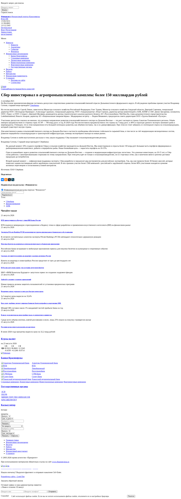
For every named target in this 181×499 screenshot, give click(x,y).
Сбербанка (34, 105)
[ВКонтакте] (2, 179)
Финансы (15, 51)
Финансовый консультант (17, 451)
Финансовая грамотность (16, 76)
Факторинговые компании (22, 65)
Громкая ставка (12, 440)
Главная (4, 89)
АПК (8, 206)
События (14, 49)
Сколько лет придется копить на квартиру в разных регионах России (26, 256)
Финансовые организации (17, 54)
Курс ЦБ (4, 19)
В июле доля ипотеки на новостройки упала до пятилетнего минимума (26, 315)
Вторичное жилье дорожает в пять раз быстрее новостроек (22, 291)
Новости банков (14, 89)
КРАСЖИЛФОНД (9, 400)
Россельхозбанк (38, 371)
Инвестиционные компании (23, 63)
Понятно (131, 496)
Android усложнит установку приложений (16, 279)
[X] (9, 179)
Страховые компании (20, 58)
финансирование (13, 204)
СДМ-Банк (36, 374)
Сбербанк (10, 201)
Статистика (16, 82)
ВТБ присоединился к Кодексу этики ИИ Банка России (21, 220)
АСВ (3, 392)
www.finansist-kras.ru (60, 462)
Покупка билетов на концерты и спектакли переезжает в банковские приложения (30, 244)
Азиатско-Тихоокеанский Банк (45, 363)
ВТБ (34, 366)
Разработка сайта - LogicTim (13, 477)
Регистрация (11, 30)
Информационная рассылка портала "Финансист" (24, 190)
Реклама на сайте (18, 80)
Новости (9, 43)
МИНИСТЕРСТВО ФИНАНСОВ (15, 397)
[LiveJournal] (12, 179)
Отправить (52, 491)
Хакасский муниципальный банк (46, 379)
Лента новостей (27, 89)
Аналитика (15, 47)
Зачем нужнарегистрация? (6, 33)
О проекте (10, 78)
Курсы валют (8, 338)
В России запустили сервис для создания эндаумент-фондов (22, 268)
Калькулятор (8, 405)
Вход (3, 30)
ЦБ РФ (4, 394)
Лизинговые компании (20, 60)
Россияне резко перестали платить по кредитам (18, 327)
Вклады (9, 69)
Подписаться (6, 28)
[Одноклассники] (5, 179)
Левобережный (38, 368)
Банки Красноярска (19, 56)
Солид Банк (37, 376)
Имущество (11, 74)
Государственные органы (21, 67)
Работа (9, 71)
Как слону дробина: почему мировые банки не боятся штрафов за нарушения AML (31, 303)
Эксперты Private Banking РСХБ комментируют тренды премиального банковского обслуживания (37, 232)
